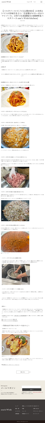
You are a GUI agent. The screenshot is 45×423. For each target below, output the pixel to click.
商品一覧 (17, 408)
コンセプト (17, 411)
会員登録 (17, 413)
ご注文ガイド (36, 406)
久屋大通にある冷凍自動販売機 (20, 315)
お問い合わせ (36, 408)
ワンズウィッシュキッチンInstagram (10, 320)
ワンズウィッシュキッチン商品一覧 (10, 319)
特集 (23, 408)
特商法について (25, 413)
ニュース (24, 411)
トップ (16, 406)
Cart (35, 1)
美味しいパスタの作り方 (27, 406)
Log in (28, 1)
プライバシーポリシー (37, 392)
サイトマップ (36, 413)
